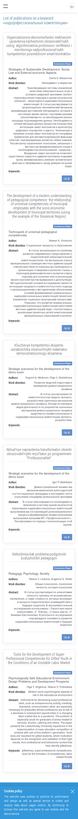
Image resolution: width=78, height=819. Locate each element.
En (72, 6)
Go (66, 178)
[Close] (72, 791)
